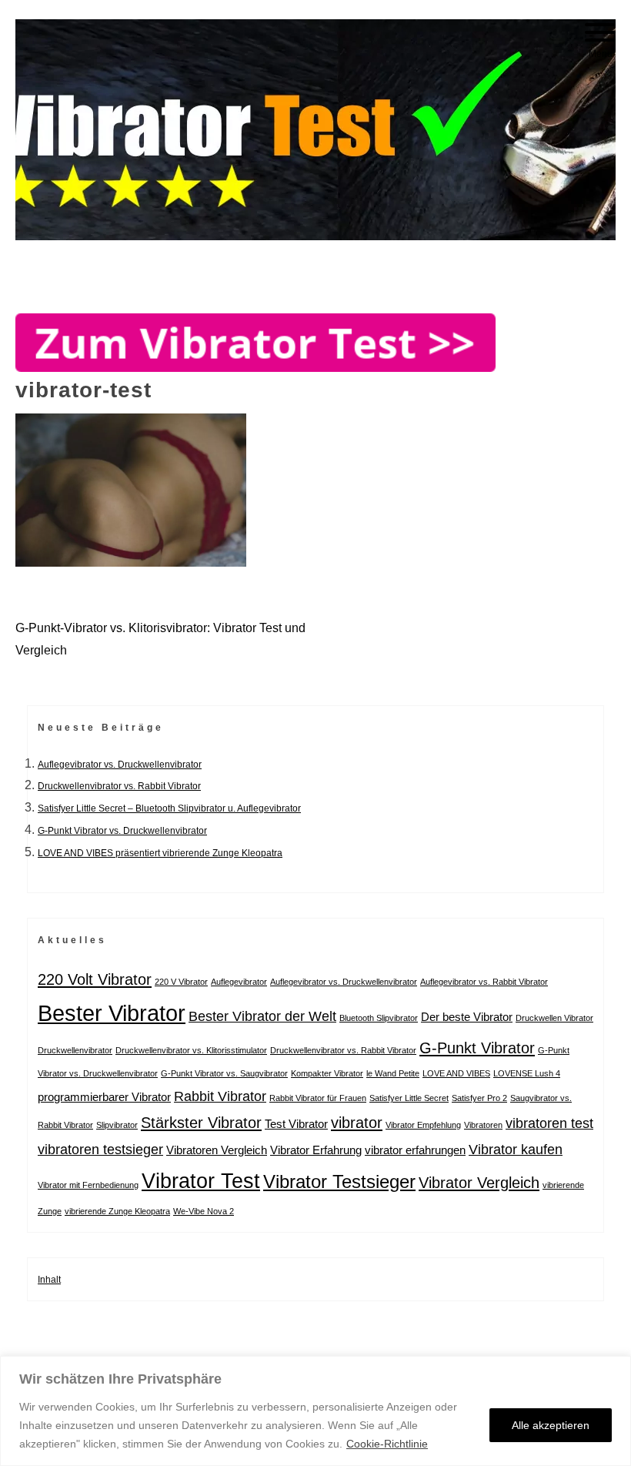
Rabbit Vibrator (220, 1096)
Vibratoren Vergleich (216, 1149)
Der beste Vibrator (466, 1016)
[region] (315, 1411)
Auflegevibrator (239, 981)
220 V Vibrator (181, 981)
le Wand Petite (392, 1073)
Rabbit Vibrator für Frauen (317, 1098)
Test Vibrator (296, 1123)
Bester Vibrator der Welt (262, 1016)
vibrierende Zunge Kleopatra (117, 1211)
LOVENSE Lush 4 (526, 1073)
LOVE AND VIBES (456, 1073)
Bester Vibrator (111, 1013)
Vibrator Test (201, 1181)
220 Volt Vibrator (95, 979)
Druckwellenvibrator (75, 1050)
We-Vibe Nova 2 (203, 1211)
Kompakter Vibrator (327, 1073)
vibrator (356, 1122)
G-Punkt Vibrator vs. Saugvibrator (224, 1073)
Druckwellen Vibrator (554, 1018)
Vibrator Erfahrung (316, 1149)
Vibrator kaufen (516, 1149)
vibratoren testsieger (100, 1149)
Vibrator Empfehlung (423, 1125)
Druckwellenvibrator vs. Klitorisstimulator (191, 1050)
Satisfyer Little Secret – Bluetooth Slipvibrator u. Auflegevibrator (169, 808)
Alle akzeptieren (550, 1425)
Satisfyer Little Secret (409, 1098)
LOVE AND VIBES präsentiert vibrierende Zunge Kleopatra (160, 853)
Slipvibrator (117, 1125)
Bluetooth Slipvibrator (378, 1018)
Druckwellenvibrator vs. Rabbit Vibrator (119, 786)
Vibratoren (483, 1125)
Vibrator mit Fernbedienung (88, 1185)
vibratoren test (549, 1123)
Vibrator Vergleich (479, 1182)
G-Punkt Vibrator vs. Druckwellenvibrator (122, 830)
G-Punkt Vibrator (477, 1047)
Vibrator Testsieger (339, 1181)
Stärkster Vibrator (201, 1122)
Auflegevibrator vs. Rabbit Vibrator (484, 981)
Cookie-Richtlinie (387, 1444)
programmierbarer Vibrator (104, 1096)
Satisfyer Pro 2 (479, 1098)
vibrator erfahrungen (415, 1149)
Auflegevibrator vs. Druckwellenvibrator (120, 764)
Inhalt (49, 1279)
